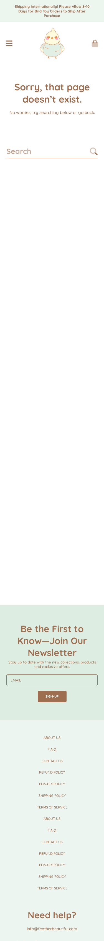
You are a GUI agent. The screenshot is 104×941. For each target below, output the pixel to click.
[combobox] (52, 151)
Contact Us (52, 761)
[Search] (93, 151)
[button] (9, 43)
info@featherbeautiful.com (52, 928)
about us (52, 738)
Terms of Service (52, 807)
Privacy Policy (52, 784)
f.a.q (52, 749)
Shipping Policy (52, 796)
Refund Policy (52, 772)
